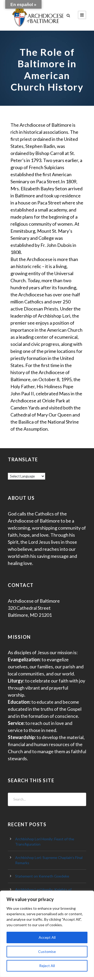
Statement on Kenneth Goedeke (42, 876)
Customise (47, 951)
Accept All (47, 937)
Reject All (47, 965)
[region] (47, 934)
